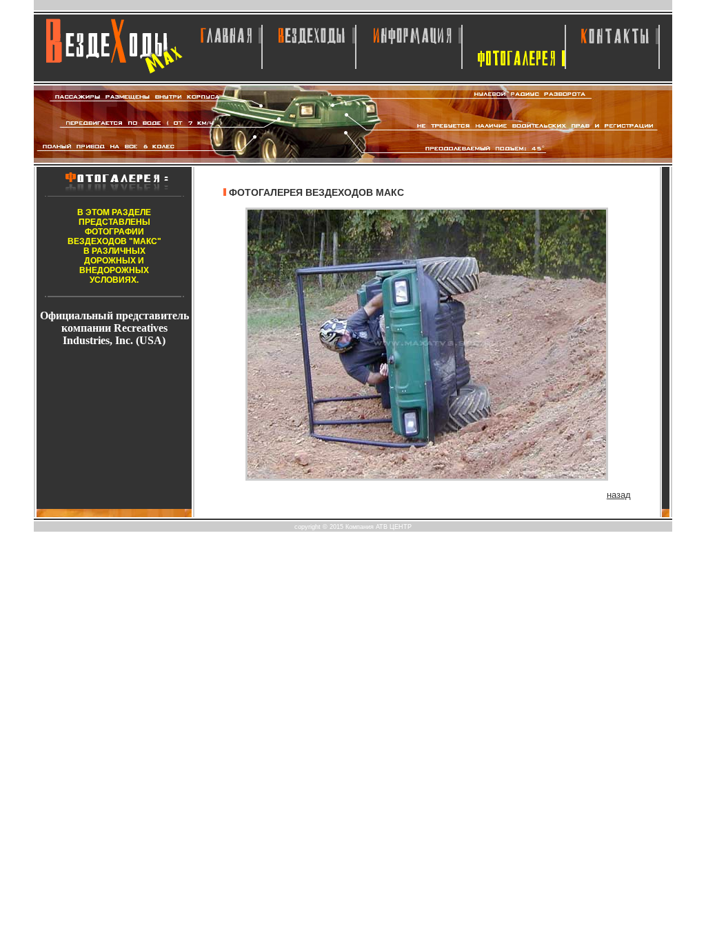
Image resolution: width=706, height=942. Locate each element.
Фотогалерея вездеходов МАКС (316, 192)
